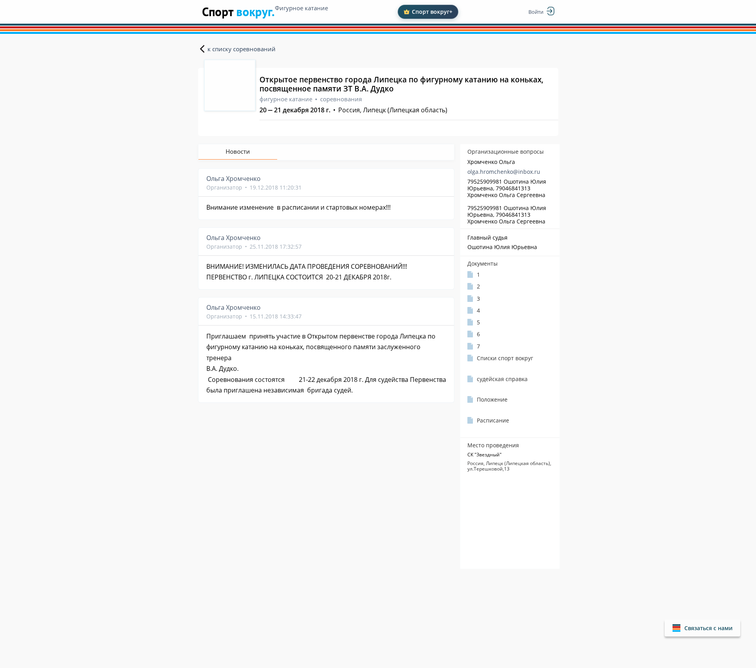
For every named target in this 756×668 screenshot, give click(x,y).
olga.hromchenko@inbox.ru (503, 171)
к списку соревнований (242, 49)
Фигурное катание (301, 8)
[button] (702, 628)
